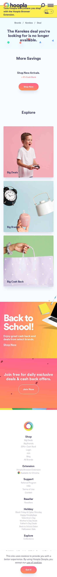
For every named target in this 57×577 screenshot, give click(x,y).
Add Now (47, 13)
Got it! (29, 569)
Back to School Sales (28, 526)
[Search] (43, 5)
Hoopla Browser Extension (29, 469)
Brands (17, 22)
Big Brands (28, 443)
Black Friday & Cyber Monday (28, 512)
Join (28, 453)
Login (28, 449)
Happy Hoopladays (28, 515)
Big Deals (28, 440)
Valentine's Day (28, 517)
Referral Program (28, 482)
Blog (28, 456)
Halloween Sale (29, 529)
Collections (29, 538)
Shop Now (10, 344)
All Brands (28, 459)
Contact (28, 492)
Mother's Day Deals (28, 520)
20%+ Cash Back (28, 446)
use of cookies (34, 562)
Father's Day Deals (28, 523)
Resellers (28, 502)
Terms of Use (28, 489)
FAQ (28, 485)
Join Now (28, 389)
